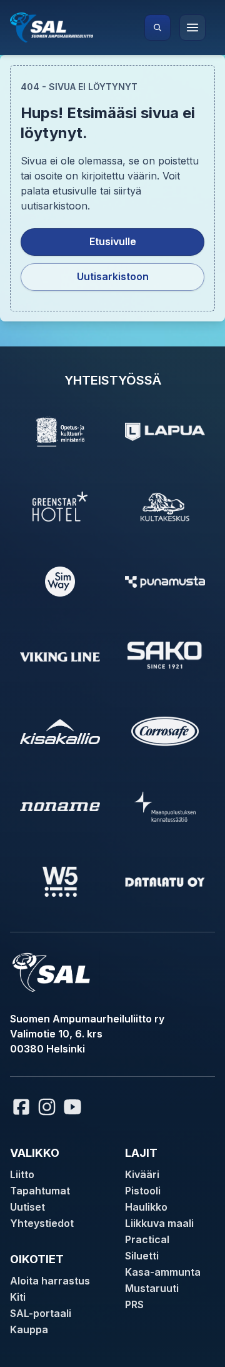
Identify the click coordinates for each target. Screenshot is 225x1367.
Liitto (22, 1174)
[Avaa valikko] (192, 27)
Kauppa (29, 1329)
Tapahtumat (40, 1190)
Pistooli (143, 1190)
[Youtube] (74, 1106)
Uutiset (27, 1207)
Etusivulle (112, 241)
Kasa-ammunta (163, 1272)
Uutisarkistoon (113, 276)
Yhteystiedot (42, 1223)
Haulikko (146, 1207)
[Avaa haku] (157, 27)
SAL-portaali (40, 1313)
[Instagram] (47, 1107)
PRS (134, 1304)
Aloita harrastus (50, 1280)
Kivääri (142, 1174)
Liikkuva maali (159, 1223)
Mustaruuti (152, 1288)
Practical (147, 1239)
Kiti (18, 1297)
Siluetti (142, 1255)
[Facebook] (21, 1107)
